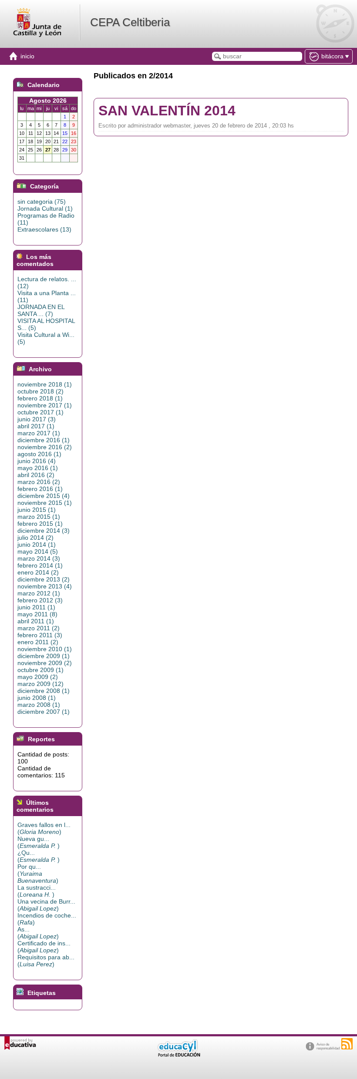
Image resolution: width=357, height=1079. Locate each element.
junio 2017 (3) (36, 419)
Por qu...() (37, 873)
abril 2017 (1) (35, 426)
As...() (38, 933)
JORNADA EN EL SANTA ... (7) (40, 310)
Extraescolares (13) (44, 229)
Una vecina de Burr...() (46, 905)
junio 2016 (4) (36, 460)
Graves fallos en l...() (44, 828)
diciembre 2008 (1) (43, 690)
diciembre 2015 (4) (43, 495)
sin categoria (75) (41, 201)
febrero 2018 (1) (40, 398)
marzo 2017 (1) (38, 433)
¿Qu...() (38, 856)
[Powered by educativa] (20, 1043)
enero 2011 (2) (37, 642)
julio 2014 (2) (35, 537)
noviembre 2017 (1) (44, 405)
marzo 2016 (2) (38, 481)
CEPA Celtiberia (130, 22)
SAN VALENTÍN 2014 (167, 110)
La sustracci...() (36, 891)
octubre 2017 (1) (40, 412)
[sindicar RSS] (347, 1043)
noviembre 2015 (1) (44, 502)
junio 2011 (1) (36, 607)
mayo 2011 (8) (37, 614)
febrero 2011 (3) (39, 635)
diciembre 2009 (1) (43, 655)
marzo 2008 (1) (38, 704)
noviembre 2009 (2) (44, 662)
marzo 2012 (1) (38, 593)
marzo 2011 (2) (38, 628)
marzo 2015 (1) (38, 516)
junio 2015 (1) (36, 509)
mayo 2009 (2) (37, 676)
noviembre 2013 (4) (44, 586)
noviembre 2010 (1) (44, 648)
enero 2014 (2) (38, 572)
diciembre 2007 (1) (43, 711)
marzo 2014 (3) (38, 558)
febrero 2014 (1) (40, 565)
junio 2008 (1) (36, 697)
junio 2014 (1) (36, 544)
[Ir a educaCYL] (178, 1055)
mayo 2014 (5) (37, 551)
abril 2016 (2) (35, 474)
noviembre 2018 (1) (44, 384)
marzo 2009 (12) (40, 683)
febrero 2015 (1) (40, 523)
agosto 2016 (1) (39, 453)
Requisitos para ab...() (45, 961)
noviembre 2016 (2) (44, 447)
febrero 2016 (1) (40, 488)
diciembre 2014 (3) (43, 530)
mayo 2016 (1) (37, 467)
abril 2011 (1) (35, 621)
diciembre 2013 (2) (43, 579)
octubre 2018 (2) (40, 391)
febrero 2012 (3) (40, 600)
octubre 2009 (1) (40, 669)
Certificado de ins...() (44, 947)
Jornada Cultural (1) (45, 208)
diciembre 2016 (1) (43, 440)
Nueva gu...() (38, 842)
